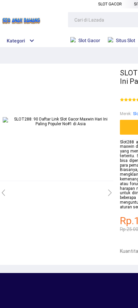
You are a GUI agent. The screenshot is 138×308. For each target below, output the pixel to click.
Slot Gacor (110, 4)
